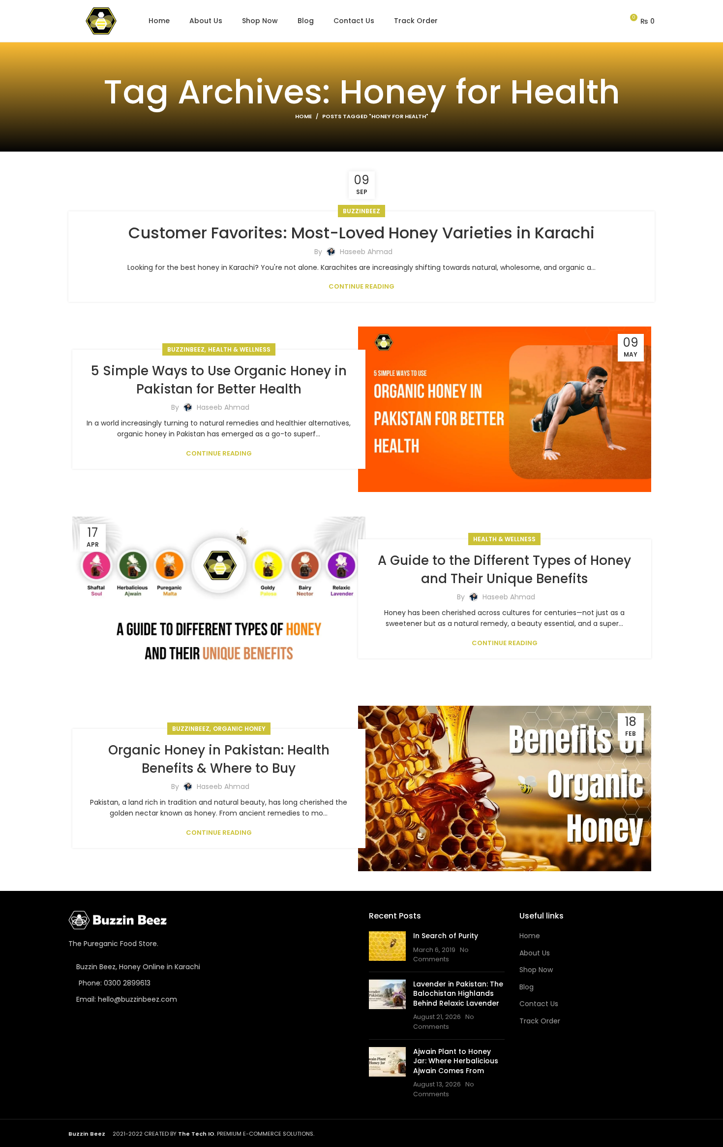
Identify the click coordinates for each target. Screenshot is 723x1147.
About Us (534, 953)
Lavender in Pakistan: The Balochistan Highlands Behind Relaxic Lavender (458, 993)
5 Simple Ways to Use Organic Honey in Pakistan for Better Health (219, 379)
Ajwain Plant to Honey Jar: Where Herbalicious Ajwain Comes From (455, 1061)
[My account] (611, 21)
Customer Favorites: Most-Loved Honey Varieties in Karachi (361, 233)
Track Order (539, 1021)
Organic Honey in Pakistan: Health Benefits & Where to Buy (219, 759)
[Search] (594, 21)
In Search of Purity (445, 936)
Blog (526, 987)
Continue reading (361, 286)
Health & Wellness (239, 349)
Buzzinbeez (361, 211)
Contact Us (538, 1004)
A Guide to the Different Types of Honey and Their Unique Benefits (504, 569)
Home (303, 116)
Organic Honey (239, 728)
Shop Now (536, 970)
